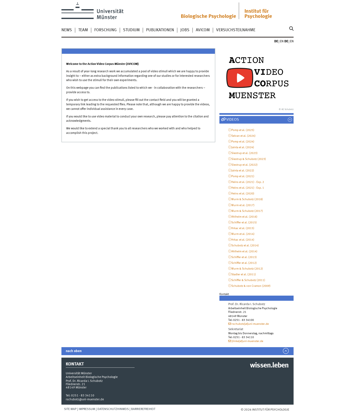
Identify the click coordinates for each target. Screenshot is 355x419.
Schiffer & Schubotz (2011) (248, 280)
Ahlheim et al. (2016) (244, 216)
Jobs (184, 30)
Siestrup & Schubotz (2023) (248, 159)
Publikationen (160, 30)
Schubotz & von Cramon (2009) (251, 286)
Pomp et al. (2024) (242, 141)
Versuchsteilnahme (235, 30)
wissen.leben (269, 365)
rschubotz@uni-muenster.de (85, 399)
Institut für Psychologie (258, 14)
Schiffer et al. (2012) (244, 263)
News (66, 30)
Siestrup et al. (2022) (244, 164)
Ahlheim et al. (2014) (244, 251)
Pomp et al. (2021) (242, 176)
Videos (232, 120)
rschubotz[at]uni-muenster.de (250, 324)
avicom (203, 30)
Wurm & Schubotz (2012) (247, 268)
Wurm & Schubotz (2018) (247, 199)
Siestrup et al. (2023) (244, 153)
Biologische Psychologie (208, 16)
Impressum (87, 409)
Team (83, 30)
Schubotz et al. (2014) (245, 245)
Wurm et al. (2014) (243, 234)
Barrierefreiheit (143, 409)
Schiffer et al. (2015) (244, 222)
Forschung (105, 30)
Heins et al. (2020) (242, 193)
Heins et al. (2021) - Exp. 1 (247, 187)
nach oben (74, 351)
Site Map (70, 409)
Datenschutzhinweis (113, 409)
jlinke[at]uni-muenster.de (247, 341)
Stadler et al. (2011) (243, 274)
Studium (131, 30)
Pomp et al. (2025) (242, 130)
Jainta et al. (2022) (242, 170)
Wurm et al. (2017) (243, 205)
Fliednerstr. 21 (75, 384)
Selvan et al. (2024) (243, 135)
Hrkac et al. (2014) (242, 239)
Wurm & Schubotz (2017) (247, 211)
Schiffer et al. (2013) (244, 257)
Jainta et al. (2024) (242, 147)
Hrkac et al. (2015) (242, 228)
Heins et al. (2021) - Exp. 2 (247, 182)
